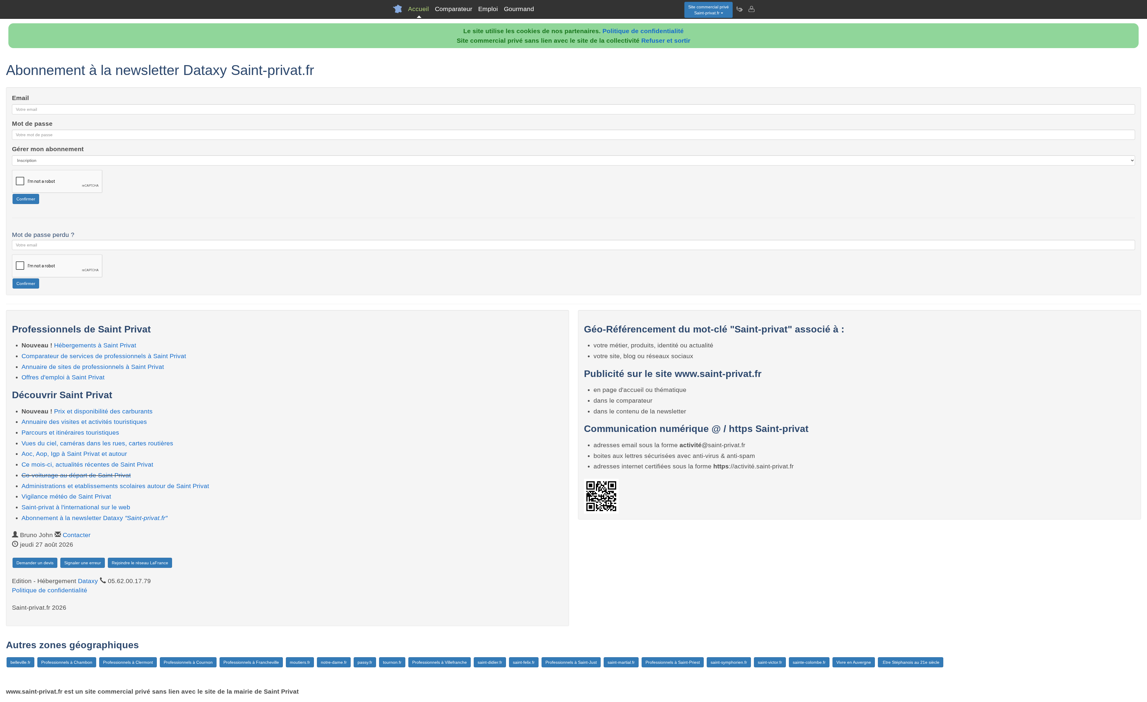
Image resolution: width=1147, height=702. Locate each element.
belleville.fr (20, 662)
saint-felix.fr (524, 662)
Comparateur (453, 8)
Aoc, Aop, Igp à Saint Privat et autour (74, 453)
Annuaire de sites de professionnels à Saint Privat (93, 366)
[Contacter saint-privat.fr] (751, 9)
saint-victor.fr (770, 662)
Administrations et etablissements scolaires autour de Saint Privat (115, 485)
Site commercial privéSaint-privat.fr (708, 9)
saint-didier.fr (490, 662)
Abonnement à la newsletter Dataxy (94, 517)
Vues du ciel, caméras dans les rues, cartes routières (97, 443)
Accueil (418, 8)
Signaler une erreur (82, 562)
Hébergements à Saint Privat (95, 345)
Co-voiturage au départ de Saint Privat (76, 475)
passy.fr (365, 662)
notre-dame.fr (334, 662)
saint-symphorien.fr (729, 662)
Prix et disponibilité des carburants (103, 411)
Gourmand (519, 8)
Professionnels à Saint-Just (571, 662)
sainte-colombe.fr (809, 662)
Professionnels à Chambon (66, 662)
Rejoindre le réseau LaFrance (140, 562)
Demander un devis (34, 562)
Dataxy (88, 580)
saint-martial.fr (621, 662)
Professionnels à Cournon (188, 662)
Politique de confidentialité (643, 30)
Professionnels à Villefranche (439, 662)
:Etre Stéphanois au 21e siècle (910, 662)
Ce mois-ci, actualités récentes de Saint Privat (87, 464)
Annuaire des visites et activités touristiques (84, 421)
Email (20, 97)
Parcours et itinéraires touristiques (70, 432)
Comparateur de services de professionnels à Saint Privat (104, 355)
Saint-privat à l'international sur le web (76, 507)
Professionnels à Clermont (128, 662)
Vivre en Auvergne (853, 662)
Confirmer (25, 199)
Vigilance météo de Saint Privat (66, 496)
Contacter (77, 534)
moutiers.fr (300, 662)
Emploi (488, 8)
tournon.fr (392, 662)
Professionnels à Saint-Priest (672, 662)
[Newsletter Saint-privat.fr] (739, 9)
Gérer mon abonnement (48, 148)
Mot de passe (32, 123)
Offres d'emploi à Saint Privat (63, 377)
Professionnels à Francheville (251, 662)
